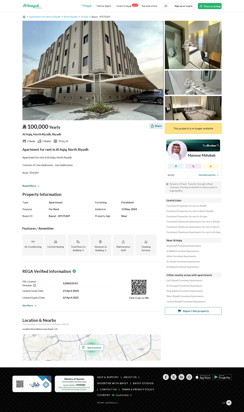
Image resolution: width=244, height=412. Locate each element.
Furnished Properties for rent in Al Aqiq (186, 216)
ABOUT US (130, 377)
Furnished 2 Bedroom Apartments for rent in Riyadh (193, 221)
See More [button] (27, 305)
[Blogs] (86, 6)
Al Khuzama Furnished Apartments (184, 285)
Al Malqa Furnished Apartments (182, 267)
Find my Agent (104, 5)
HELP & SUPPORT (108, 377)
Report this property (196, 310)
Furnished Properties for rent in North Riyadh (189, 211)
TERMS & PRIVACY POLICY (138, 389)
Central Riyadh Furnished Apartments (186, 301)
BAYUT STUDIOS (143, 383)
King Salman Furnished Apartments (184, 291)
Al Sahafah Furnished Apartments (183, 245)
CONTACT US (108, 389)
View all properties (207, 175)
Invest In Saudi (126, 5)
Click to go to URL (139, 297)
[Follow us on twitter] (173, 379)
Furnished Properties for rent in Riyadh (186, 206)
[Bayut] (32, 6)
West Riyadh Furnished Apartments (185, 296)
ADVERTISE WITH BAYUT (112, 383)
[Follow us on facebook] (166, 379)
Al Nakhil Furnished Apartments (182, 251)
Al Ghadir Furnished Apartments (183, 261)
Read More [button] (29, 185)
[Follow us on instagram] (189, 379)
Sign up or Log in (183, 5)
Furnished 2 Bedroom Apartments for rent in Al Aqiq (193, 232)
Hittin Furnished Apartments (181, 256)
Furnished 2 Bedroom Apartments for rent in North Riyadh (194, 227)
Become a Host (149, 5)
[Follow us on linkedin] (181, 379)
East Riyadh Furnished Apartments (184, 280)
